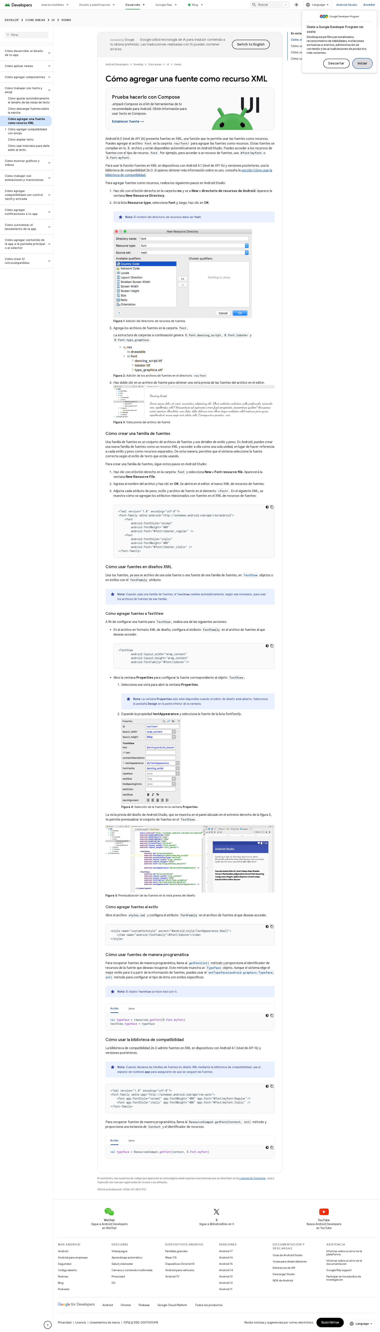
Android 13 (226, 1276)
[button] (23, 53)
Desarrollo (132, 5)
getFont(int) (199, 963)
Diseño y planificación (94, 5)
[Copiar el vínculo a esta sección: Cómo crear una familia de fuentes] (174, 434)
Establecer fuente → (128, 122)
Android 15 (226, 1264)
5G (114, 1283)
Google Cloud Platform (172, 1305)
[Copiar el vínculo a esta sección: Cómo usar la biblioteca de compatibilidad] (188, 1040)
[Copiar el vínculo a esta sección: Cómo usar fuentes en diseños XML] (176, 567)
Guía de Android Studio (287, 1255)
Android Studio (346, 5)
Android (63, 1251)
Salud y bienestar (122, 1264)
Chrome (126, 1305)
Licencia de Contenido (252, 1178)
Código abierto (67, 1270)
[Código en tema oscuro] (267, 507)
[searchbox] (26, 35)
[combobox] (270, 4)
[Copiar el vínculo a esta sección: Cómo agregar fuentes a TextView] (167, 614)
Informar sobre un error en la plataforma (344, 1252)
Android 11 (225, 1289)
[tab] (114, 1008)
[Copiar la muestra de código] (272, 507)
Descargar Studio (284, 1274)
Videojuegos (119, 1251)
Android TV (172, 1276)
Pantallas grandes (176, 1251)
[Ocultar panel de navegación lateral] (48, 1325)
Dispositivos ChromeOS (180, 1264)
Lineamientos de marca (105, 1322)
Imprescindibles (52, 5)
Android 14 (226, 1270)
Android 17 (226, 1251)
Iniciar (363, 63)
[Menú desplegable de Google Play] (177, 4)
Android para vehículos (179, 1270)
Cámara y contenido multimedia (132, 1270)
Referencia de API (284, 1268)
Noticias (63, 1276)
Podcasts (63, 1289)
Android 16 (226, 1257)
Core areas (35, 20)
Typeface (214, 968)
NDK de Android (283, 1280)
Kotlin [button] (114, 1008)
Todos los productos (208, 1305)
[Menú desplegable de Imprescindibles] (69, 4)
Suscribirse (330, 1322)
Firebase (144, 1305)
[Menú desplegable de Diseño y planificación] (115, 4)
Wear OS (171, 1257)
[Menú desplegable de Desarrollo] (145, 4)
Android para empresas (72, 1257)
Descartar (336, 63)
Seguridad (64, 1264)
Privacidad (118, 1276)
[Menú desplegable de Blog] (203, 4)
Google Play (164, 5)
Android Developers (116, 64)
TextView (250, 575)
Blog (195, 5)
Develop (12, 20)
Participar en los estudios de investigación (343, 1278)
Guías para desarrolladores (290, 1261)
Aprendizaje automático (127, 1257)
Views (66, 20)
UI (53, 20)
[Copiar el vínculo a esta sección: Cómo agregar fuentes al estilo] (162, 907)
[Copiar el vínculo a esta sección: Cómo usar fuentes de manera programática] (193, 955)
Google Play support (339, 1270)
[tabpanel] (190, 1022)
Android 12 (226, 1283)
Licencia (80, 1322)
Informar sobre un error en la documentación (344, 1262)
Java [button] (131, 1008)
